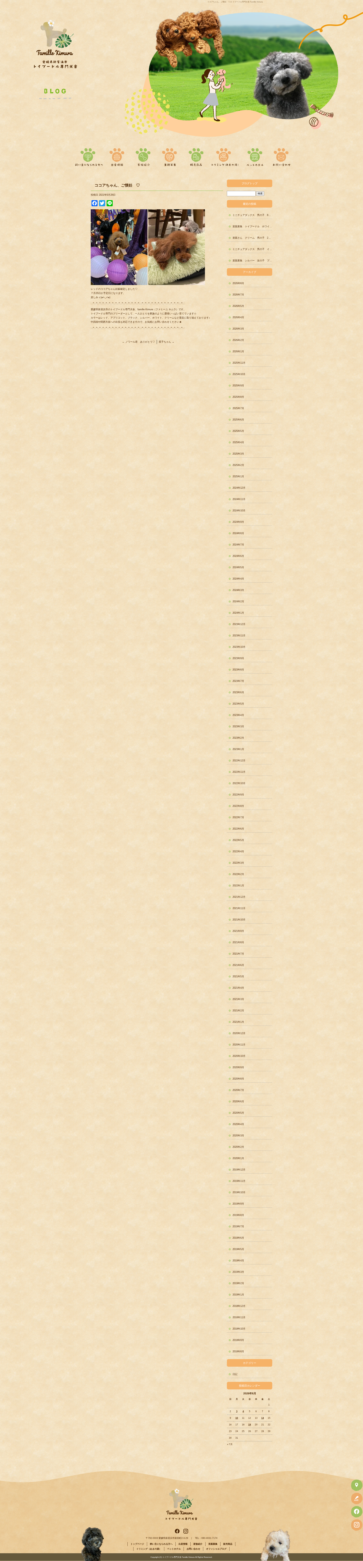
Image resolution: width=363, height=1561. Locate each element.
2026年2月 (238, 340)
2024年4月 (238, 578)
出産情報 (119, 155)
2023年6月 (238, 692)
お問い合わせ (280, 155)
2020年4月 (238, 1124)
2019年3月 (238, 1271)
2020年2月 (238, 1146)
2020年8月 (238, 1078)
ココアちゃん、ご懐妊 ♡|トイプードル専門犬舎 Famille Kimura (235, 2)
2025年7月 (238, 408)
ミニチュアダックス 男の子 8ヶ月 (252, 215)
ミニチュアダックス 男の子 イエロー (252, 249)
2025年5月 (238, 431)
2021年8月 (238, 942)
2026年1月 (238, 351)
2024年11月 (239, 499)
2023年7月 (238, 681)
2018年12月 (239, 1306)
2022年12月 (239, 760)
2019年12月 (239, 1169)
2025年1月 (238, 476)
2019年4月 (238, 1260)
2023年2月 (238, 737)
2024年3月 (238, 590)
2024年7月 (238, 544)
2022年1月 (238, 885)
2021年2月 (238, 1010)
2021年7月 (238, 953)
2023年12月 (239, 624)
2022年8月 (238, 806)
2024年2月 (238, 601)
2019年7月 (238, 1226)
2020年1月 (238, 1158)
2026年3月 (238, 328)
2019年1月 (238, 1294)
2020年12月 (239, 1033)
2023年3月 (238, 726)
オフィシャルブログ (216, 1549)
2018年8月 (238, 1351)
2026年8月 (238, 283)
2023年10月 (239, 646)
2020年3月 (238, 1135)
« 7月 (230, 1444)
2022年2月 (238, 874)
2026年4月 (238, 317)
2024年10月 (239, 510)
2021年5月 (238, 976)
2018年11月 (239, 1317)
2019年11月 (239, 1181)
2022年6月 (238, 828)
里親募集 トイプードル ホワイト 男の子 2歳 (252, 226)
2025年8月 (238, 396)
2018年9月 (238, 1340)
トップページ (137, 1544)
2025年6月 (238, 419)
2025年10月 (239, 374)
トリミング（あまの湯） (225, 155)
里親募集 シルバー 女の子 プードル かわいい (252, 260)
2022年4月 (238, 851)
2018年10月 (239, 1328)
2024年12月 (239, 487)
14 (262, 1418)
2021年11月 (239, 908)
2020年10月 (239, 1056)
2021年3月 (238, 999)
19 (249, 1424)
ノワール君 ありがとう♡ (138, 341)
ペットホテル (255, 155)
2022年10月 (239, 783)
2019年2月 (238, 1283)
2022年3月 (238, 862)
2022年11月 (239, 771)
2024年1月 (238, 612)
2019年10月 (239, 1192)
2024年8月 (238, 533)
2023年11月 (239, 635)
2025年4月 (238, 442)
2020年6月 (238, 1101)
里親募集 (169, 155)
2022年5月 (238, 840)
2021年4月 (238, 987)
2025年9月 (238, 385)
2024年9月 (238, 521)
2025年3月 (238, 453)
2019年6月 (238, 1237)
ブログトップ (250, 183)
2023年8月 (238, 669)
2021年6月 (238, 965)
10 (236, 1418)
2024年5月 (238, 567)
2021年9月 (238, 931)
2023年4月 (238, 715)
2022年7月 (238, 817)
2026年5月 (238, 306)
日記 (235, 1374)
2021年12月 (239, 896)
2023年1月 (238, 749)
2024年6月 (238, 556)
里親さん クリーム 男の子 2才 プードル (252, 237)
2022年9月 (238, 794)
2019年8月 (238, 1215)
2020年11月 (239, 1044)
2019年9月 (238, 1203)
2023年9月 (238, 658)
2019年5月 (238, 1249)
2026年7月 (238, 294)
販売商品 (195, 155)
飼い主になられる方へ (88, 155)
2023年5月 (238, 703)
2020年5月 (238, 1112)
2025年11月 (239, 362)
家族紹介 (144, 155)
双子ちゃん (166, 341)
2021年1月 (238, 1021)
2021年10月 (239, 919)
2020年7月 (238, 1090)
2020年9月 (238, 1067)
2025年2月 (238, 465)
